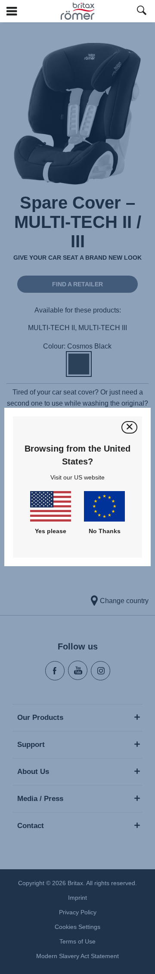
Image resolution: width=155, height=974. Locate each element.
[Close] (129, 427)
